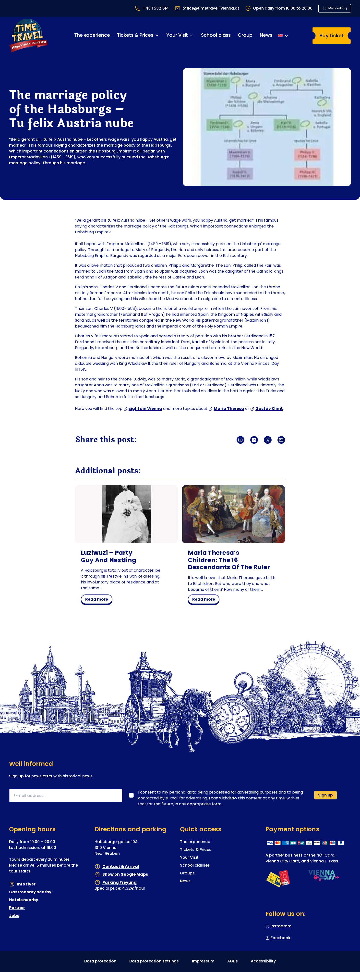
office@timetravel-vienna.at (210, 8)
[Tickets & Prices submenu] (157, 35)
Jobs (14, 915)
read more (98, 600)
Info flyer (26, 884)
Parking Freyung (119, 882)
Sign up (325, 795)
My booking (337, 8)
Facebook (280, 938)
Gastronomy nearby (30, 892)
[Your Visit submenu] (191, 35)
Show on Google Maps (125, 874)
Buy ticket (332, 35)
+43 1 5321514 (156, 8)
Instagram (281, 926)
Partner (17, 907)
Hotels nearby (23, 900)
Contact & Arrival (120, 866)
